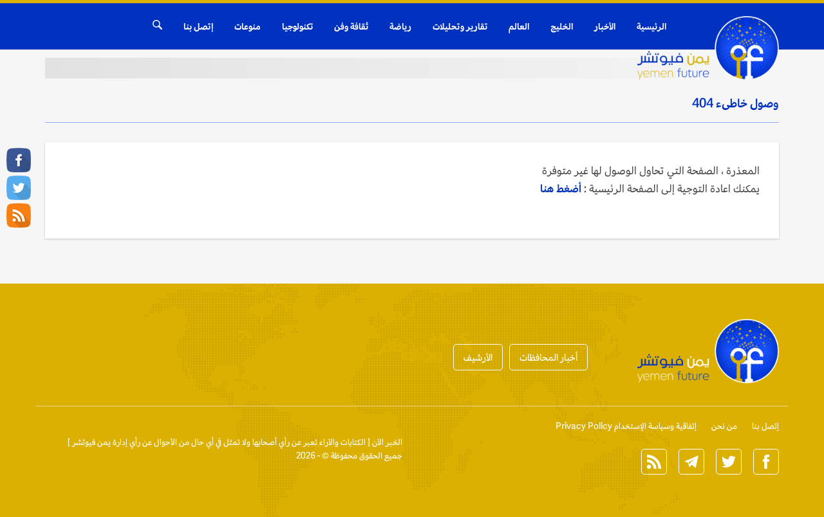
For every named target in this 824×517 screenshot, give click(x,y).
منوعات (247, 26)
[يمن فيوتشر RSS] (18, 215)
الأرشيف (478, 357)
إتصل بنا (198, 26)
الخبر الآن (387, 442)
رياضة (400, 26)
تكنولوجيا (297, 26)
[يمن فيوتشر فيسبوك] (18, 160)
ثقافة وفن (351, 26)
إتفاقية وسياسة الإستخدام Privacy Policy (626, 426)
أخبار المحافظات (548, 357)
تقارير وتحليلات (460, 26)
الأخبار (604, 26)
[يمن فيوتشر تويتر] (18, 188)
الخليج (561, 26)
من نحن (724, 426)
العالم (519, 26)
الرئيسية (651, 26)
